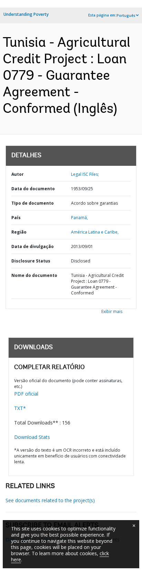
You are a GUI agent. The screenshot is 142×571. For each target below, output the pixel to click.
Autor (17, 174)
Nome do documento (34, 275)
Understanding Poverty (26, 14)
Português (125, 15)
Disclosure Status (30, 261)
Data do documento (33, 189)
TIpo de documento (32, 203)
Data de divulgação (32, 246)
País (16, 217)
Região (19, 232)
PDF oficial (26, 393)
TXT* (20, 408)
